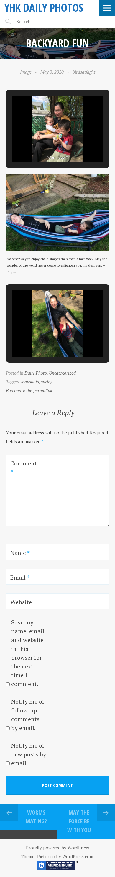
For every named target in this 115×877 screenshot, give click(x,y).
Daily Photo (35, 373)
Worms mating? (36, 816)
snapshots (29, 382)
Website (21, 602)
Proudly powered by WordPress (57, 848)
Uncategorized (62, 373)
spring (46, 382)
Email (19, 577)
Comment (23, 467)
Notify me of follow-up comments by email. (27, 714)
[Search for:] (40, 21)
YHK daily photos (43, 7)
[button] (44, 145)
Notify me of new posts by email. (28, 754)
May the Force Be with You (79, 821)
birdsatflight (84, 72)
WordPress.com (77, 856)
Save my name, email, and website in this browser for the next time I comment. (28, 653)
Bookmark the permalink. (29, 390)
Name (20, 553)
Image (26, 72)
